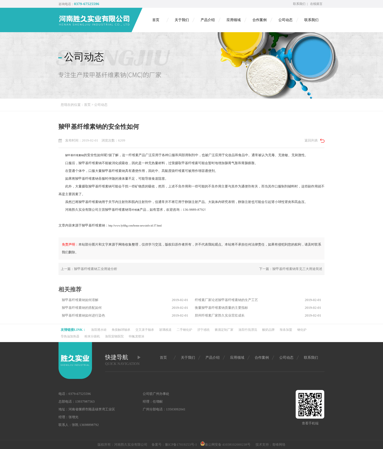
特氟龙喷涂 (136, 336)
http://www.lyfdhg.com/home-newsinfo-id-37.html (135, 225)
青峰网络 (278, 444)
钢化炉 (302, 329)
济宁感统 (203, 329)
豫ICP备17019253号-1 (181, 444)
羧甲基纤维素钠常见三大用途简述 (297, 269)
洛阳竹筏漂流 (247, 329)
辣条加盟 (286, 329)
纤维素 (136, 209)
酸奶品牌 (268, 329)
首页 (87, 104)
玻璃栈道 (165, 329)
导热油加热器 (70, 336)
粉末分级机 (92, 336)
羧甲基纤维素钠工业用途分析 (95, 269)
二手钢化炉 (184, 329)
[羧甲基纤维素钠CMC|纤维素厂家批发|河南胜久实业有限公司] (101, 20)
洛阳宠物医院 (114, 336)
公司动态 (100, 104)
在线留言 (316, 4)
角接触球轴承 (121, 329)
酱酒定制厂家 (224, 329)
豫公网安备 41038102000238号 (227, 444)
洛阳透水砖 (99, 329)
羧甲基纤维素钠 (74, 155)
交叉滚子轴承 (144, 329)
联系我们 (299, 4)
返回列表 (311, 140)
